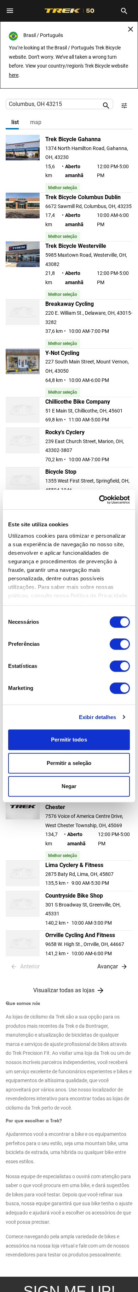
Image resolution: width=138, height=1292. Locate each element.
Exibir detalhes (97, 717)
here (13, 75)
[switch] (120, 644)
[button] (69, 164)
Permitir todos (69, 740)
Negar (69, 786)
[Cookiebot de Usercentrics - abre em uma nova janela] (99, 499)
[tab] (15, 122)
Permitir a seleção (69, 763)
